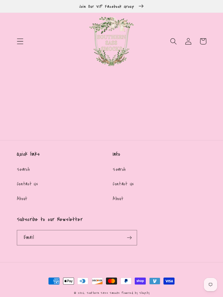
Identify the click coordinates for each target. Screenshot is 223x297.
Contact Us (27, 184)
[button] (20, 41)
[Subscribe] (129, 238)
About (22, 198)
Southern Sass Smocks (104, 292)
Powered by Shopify (136, 292)
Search (23, 169)
